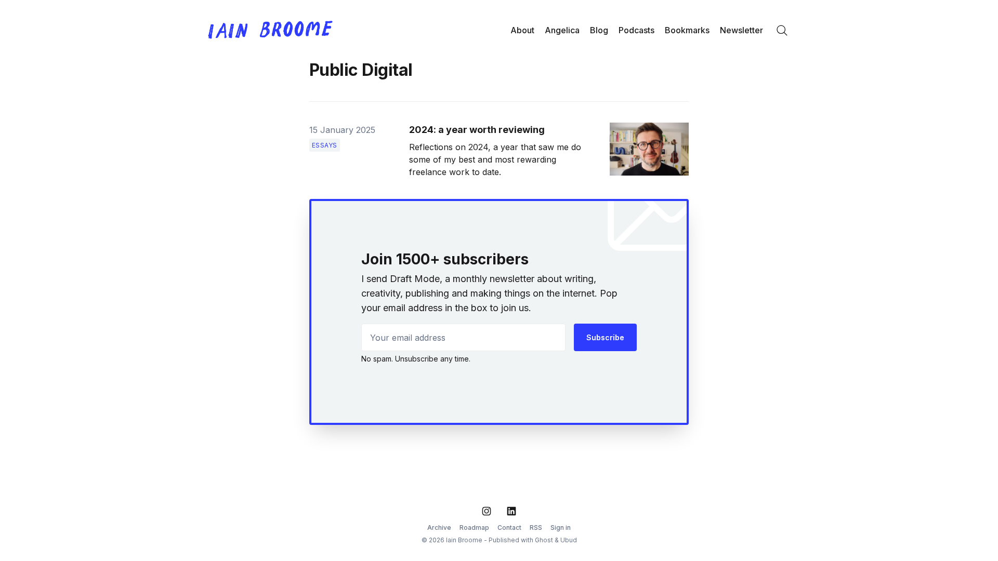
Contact (509, 527)
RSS (536, 527)
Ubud (568, 540)
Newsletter (741, 30)
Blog (599, 30)
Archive (439, 527)
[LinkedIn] (511, 511)
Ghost (544, 540)
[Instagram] (486, 511)
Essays (324, 145)
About (522, 30)
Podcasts (636, 30)
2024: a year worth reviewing (477, 129)
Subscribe (605, 337)
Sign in (560, 527)
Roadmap (474, 527)
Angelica (562, 30)
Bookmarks (687, 30)
